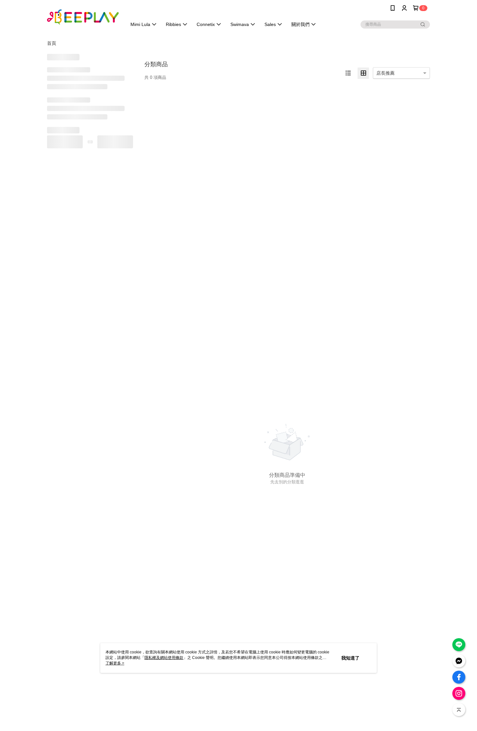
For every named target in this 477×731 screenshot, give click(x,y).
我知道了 (350, 658)
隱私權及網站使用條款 (163, 657)
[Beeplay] (83, 17)
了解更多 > (114, 663)
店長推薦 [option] (385, 73)
